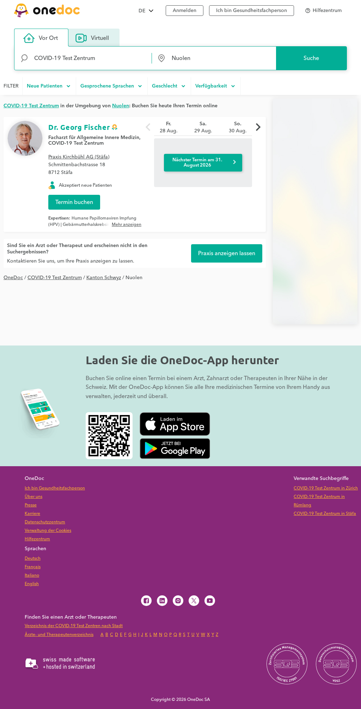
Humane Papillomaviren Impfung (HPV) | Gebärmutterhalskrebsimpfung (92, 221)
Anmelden (184, 10)
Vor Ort (48, 38)
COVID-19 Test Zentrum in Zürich (326, 488)
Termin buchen (74, 202)
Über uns (33, 496)
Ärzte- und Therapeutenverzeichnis (59, 634)
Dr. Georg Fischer (79, 127)
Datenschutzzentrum (45, 522)
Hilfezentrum (37, 539)
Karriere (32, 513)
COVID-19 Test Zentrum (76, 143)
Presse (31, 505)
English (32, 584)
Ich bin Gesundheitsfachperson (251, 10)
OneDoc (13, 278)
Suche (311, 58)
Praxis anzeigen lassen (226, 253)
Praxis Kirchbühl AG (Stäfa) (78, 157)
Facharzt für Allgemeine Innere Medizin (93, 137)
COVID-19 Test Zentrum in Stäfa (325, 513)
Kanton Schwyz (103, 278)
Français (33, 567)
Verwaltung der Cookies (48, 530)
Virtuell (100, 38)
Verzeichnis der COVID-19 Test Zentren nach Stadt (74, 626)
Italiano (32, 575)
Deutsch (33, 558)
